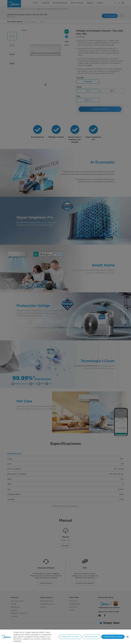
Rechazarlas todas (91, 636)
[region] (65, 637)
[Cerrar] (127, 637)
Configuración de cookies (70, 636)
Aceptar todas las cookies (113, 636)
